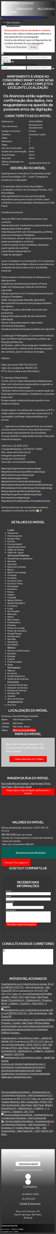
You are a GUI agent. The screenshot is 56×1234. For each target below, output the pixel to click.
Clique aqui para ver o (28, 759)
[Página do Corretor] (17, 950)
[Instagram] (28, 1182)
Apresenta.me (9, 1225)
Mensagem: (11, 910)
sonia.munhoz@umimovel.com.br (22, 960)
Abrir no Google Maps (24, 730)
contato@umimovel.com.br (28, 1170)
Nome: (9, 891)
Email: (8, 896)
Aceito (33, 47)
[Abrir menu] (1, 17)
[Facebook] (28, 1176)
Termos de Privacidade (16, 47)
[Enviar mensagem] (12, 61)
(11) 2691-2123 (28, 1198)
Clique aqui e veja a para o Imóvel (28, 792)
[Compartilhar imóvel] (2, 73)
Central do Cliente (28, 1163)
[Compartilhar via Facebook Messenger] (31, 874)
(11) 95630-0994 (30, 1194)
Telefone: (10, 902)
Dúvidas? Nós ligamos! (16, 862)
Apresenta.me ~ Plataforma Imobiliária (12, 1229)
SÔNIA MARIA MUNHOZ (21, 954)
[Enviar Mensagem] (53, 68)
